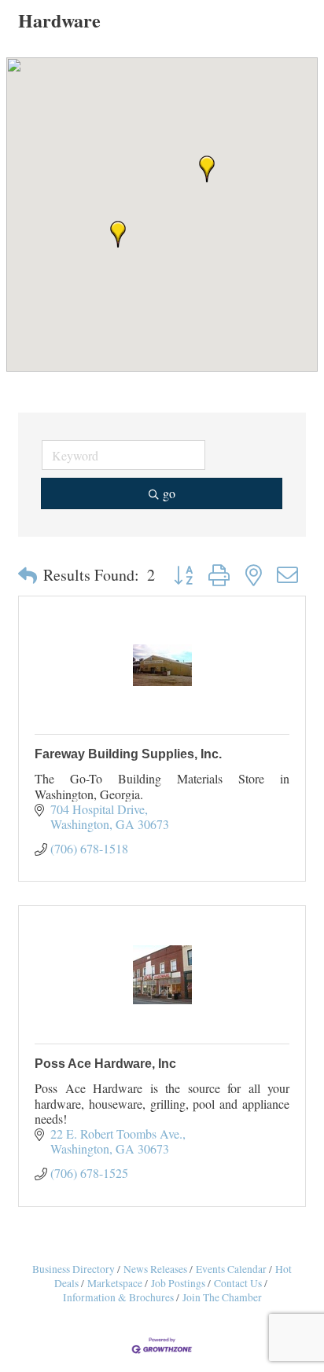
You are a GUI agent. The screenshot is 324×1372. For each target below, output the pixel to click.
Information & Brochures (118, 1297)
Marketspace (114, 1283)
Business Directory (73, 1269)
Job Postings (178, 1283)
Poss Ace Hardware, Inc (105, 1063)
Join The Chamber (222, 1297)
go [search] (169, 493)
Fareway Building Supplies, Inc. (128, 754)
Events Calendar (231, 1269)
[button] (207, 169)
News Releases (155, 1269)
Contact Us (238, 1283)
